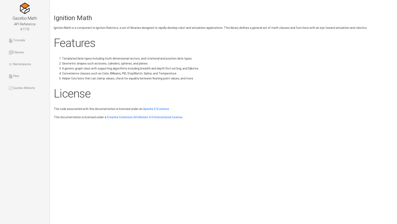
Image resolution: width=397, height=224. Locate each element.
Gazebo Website (21, 88)
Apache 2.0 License (156, 109)
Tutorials (16, 40)
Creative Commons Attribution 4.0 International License (144, 117)
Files (13, 76)
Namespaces (19, 64)
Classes (16, 52)
